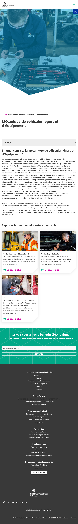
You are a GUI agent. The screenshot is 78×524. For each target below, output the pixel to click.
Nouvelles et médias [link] (39, 465)
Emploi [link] (39, 378)
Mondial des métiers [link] (39, 405)
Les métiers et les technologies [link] (39, 372)
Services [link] (39, 387)
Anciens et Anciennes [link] (39, 453)
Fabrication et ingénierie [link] (39, 384)
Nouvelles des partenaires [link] (39, 435)
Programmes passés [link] (39, 417)
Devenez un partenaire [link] (39, 432)
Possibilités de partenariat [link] (39, 438)
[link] (75, 11)
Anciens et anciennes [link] (39, 447)
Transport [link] (39, 390)
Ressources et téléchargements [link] (39, 462)
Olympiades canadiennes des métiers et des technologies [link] (39, 399)
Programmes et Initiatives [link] (39, 411)
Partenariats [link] (39, 429)
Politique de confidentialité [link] (24, 518)
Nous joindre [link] (39, 472)
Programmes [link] (39, 423)
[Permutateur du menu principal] (74, 4)
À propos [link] (39, 468)
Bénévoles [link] (39, 450)
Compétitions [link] (39, 396)
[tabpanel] (39, 182)
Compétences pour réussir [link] (39, 420)
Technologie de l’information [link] (39, 381)
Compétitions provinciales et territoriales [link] (39, 402)
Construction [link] (39, 375)
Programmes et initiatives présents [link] (39, 414)
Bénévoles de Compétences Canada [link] (39, 456)
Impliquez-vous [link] (39, 444)
